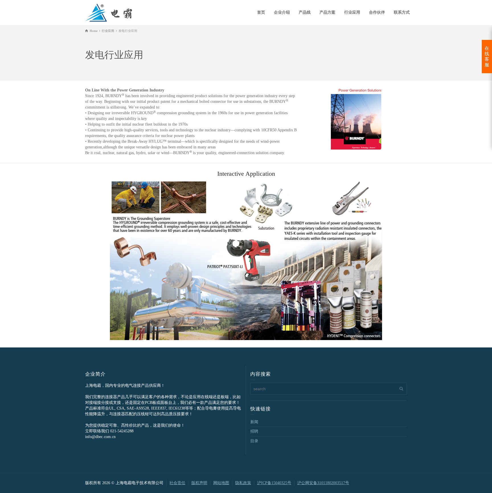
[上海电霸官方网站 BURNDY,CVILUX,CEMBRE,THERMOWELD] (109, 12)
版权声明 (199, 483)
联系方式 (402, 12)
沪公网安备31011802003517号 (323, 483)
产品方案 (327, 12)
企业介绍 (282, 12)
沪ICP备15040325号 (274, 483)
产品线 (305, 12)
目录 (254, 441)
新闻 (254, 422)
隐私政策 (243, 483)
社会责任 (177, 483)
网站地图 (221, 483)
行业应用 (352, 12)
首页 (261, 12)
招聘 (254, 431)
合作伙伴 (377, 12)
